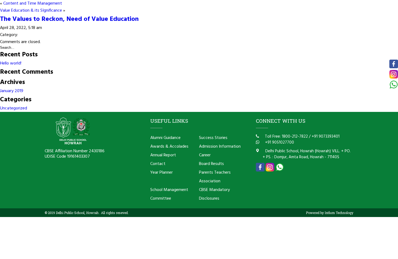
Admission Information (220, 146)
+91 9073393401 (326, 136)
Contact (157, 163)
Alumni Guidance (165, 137)
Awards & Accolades (169, 146)
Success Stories (213, 137)
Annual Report (163, 155)
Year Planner (161, 172)
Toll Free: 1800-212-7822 (286, 136)
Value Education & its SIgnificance (31, 10)
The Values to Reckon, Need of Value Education (69, 19)
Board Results (211, 163)
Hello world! (10, 63)
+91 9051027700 (279, 142)
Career (205, 155)
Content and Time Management (32, 3)
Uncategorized (13, 108)
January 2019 (11, 91)
